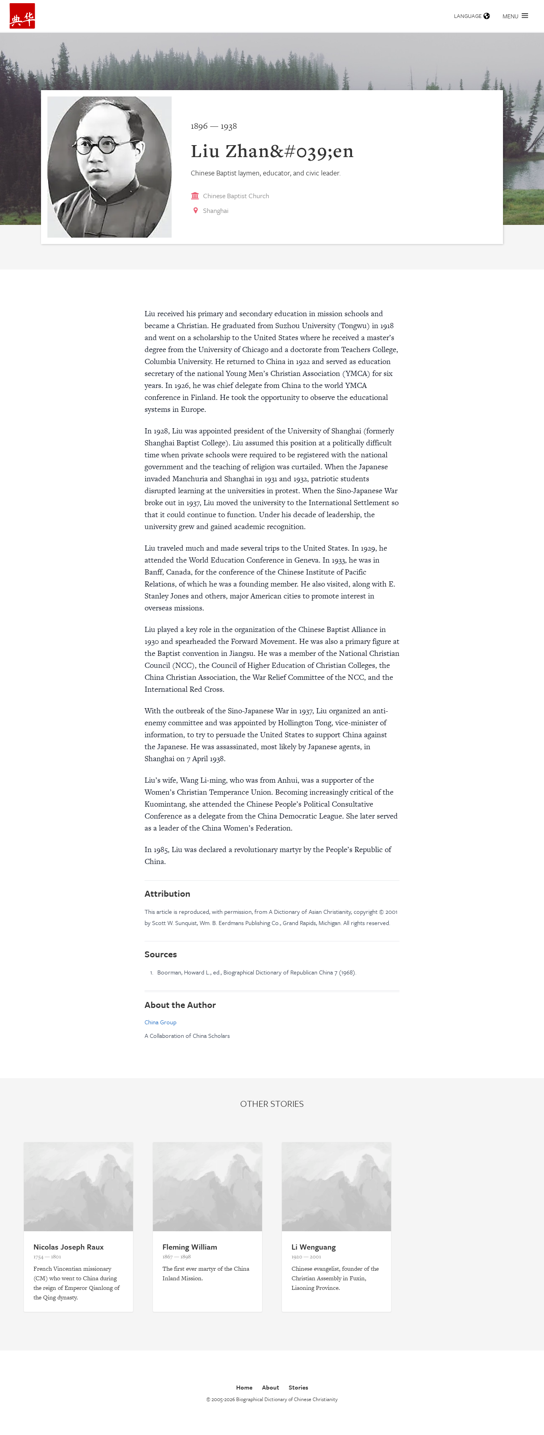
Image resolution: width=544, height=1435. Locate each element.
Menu (511, 16)
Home (244, 1387)
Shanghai (216, 210)
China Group (160, 1022)
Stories (298, 1387)
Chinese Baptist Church (236, 196)
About (270, 1387)
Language (468, 16)
